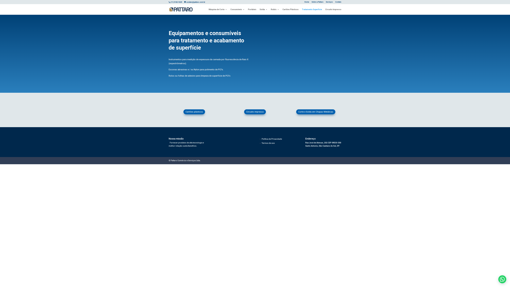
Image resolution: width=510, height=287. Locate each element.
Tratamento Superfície (312, 9)
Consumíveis (236, 9)
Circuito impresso (255, 112)
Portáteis (252, 9)
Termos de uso (268, 143)
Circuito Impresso (333, 9)
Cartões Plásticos (290, 9)
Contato (338, 2)
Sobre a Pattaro (317, 2)
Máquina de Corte (216, 9)
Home (306, 2)
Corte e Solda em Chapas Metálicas (315, 112)
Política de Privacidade (272, 139)
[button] (502, 279)
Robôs (274, 9)
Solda (262, 9)
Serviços (329, 2)
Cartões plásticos (194, 112)
